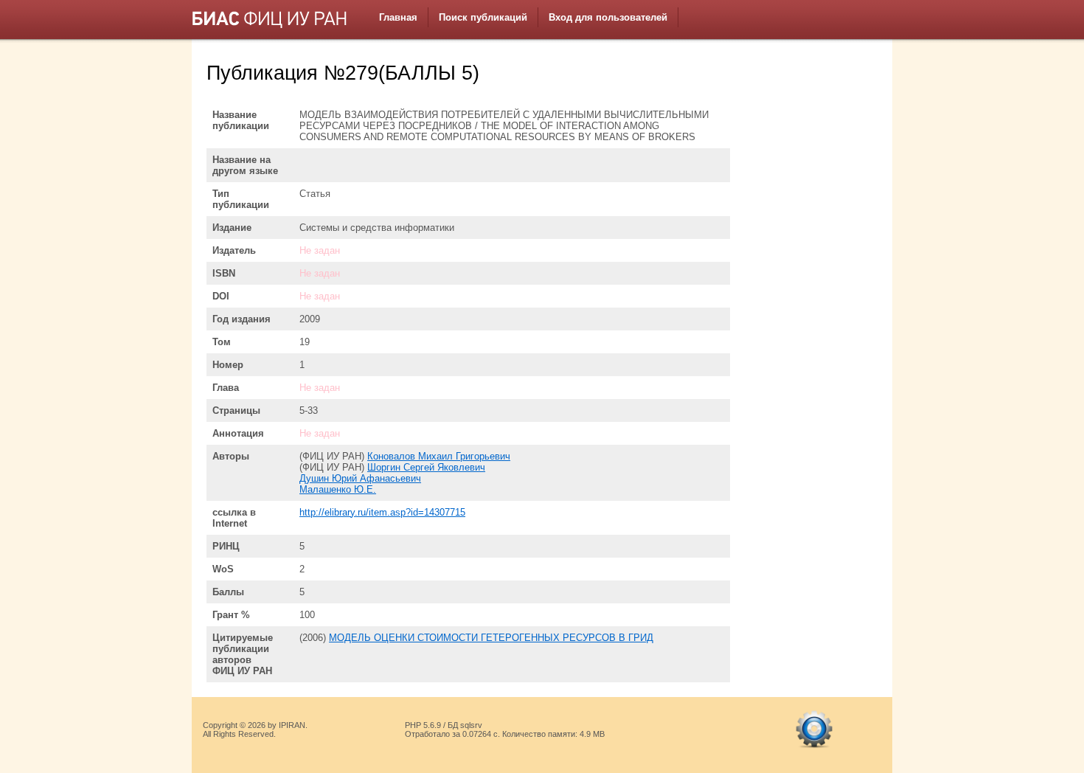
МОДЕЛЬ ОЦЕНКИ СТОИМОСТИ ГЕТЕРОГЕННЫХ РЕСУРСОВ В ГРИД (491, 637)
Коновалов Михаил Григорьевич (438, 456)
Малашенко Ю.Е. (337, 489)
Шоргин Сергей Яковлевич (426, 467)
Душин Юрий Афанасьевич (360, 478)
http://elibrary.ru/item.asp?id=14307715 (382, 512)
